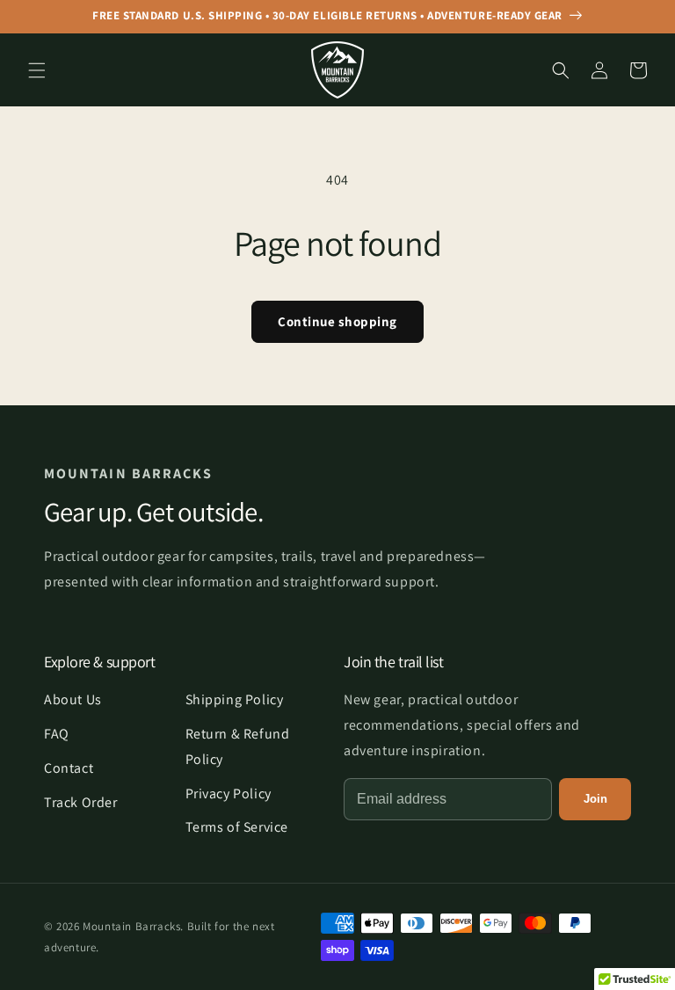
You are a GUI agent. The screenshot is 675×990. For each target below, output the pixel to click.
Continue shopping (337, 321)
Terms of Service (237, 827)
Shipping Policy (234, 699)
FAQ (56, 733)
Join (595, 798)
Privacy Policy (228, 793)
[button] (37, 70)
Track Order (81, 802)
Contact (68, 768)
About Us (73, 699)
